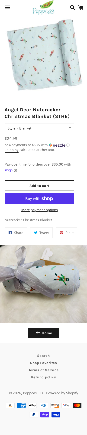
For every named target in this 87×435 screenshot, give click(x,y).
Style (11, 128)
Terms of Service (44, 370)
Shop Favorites (43, 363)
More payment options (39, 209)
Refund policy (43, 377)
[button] (39, 145)
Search (43, 356)
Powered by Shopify (62, 393)
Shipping (12, 150)
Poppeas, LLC (33, 393)
